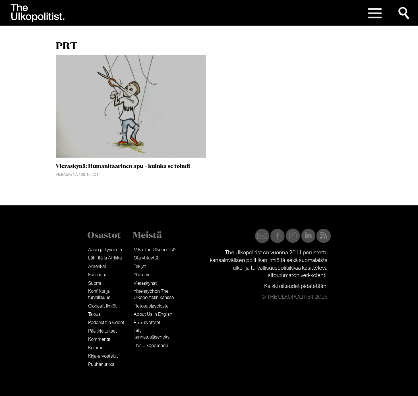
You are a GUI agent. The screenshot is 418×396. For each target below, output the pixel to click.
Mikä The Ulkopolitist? (155, 250)
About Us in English (153, 314)
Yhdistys (142, 275)
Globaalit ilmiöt (102, 306)
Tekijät (140, 266)
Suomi (94, 283)
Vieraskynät (145, 283)
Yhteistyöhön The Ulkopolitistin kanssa (154, 294)
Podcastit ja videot (106, 322)
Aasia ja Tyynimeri (105, 250)
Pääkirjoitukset (102, 331)
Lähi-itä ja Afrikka (105, 258)
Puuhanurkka (101, 364)
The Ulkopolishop (151, 345)
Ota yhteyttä (146, 258)
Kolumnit (97, 348)
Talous (94, 314)
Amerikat (97, 266)
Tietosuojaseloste (151, 306)
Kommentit (99, 339)
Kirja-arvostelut (103, 356)
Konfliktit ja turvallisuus (99, 294)
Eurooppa (97, 275)
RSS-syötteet (147, 322)
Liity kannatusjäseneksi (152, 334)
